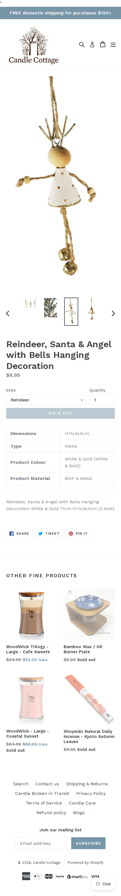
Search (20, 783)
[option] (30, 303)
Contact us (47, 783)
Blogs (79, 812)
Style (11, 390)
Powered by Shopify (86, 862)
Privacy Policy (91, 793)
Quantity (97, 390)
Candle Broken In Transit (42, 793)
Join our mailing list (60, 829)
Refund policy (51, 812)
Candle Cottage (46, 862)
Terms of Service (44, 803)
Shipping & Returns (87, 783)
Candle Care (82, 803)
